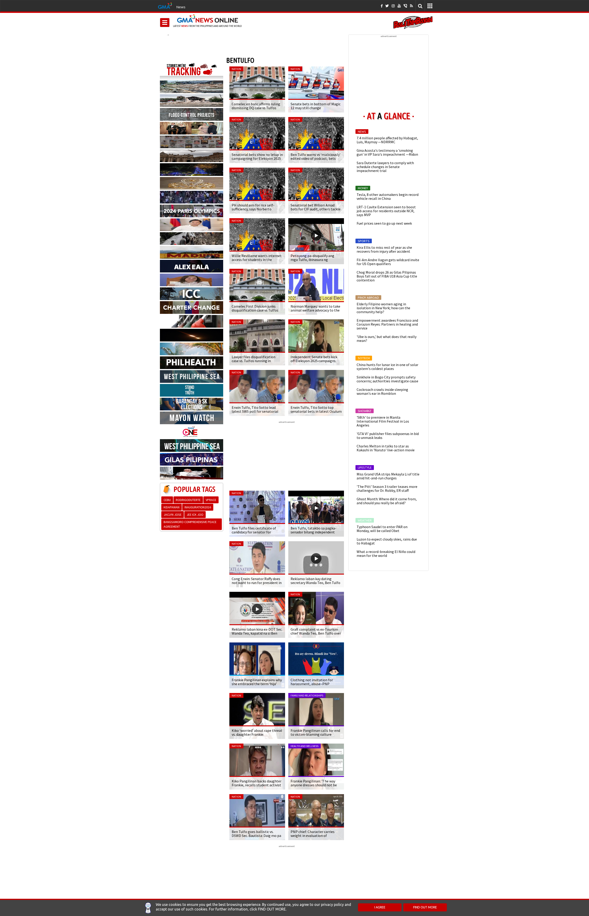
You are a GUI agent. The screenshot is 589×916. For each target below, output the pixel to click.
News (180, 7)
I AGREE (379, 907)
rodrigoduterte (188, 500)
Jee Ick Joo (195, 514)
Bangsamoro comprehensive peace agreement (190, 524)
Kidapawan (171, 507)
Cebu (167, 500)
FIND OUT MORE (425, 907)
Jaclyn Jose (173, 514)
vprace (211, 500)
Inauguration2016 (198, 507)
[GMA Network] (165, 5)
